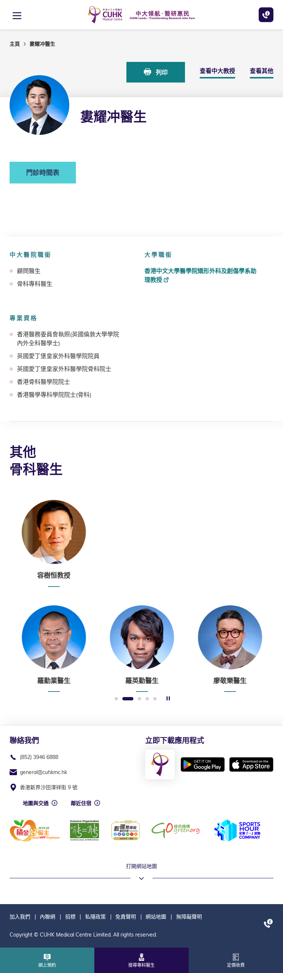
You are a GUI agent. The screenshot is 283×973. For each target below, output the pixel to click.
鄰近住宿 (81, 803)
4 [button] (147, 699)
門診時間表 (42, 172)
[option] (54, 543)
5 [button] (155, 699)
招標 (70, 916)
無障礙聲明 (189, 916)
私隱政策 (95, 916)
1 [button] (116, 699)
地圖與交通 (36, 803)
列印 (161, 72)
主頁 (15, 44)
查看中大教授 (217, 70)
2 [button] (128, 699)
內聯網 (47, 916)
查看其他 (261, 70)
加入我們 (20, 916)
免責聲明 (125, 916)
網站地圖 (156, 916)
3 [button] (139, 699)
